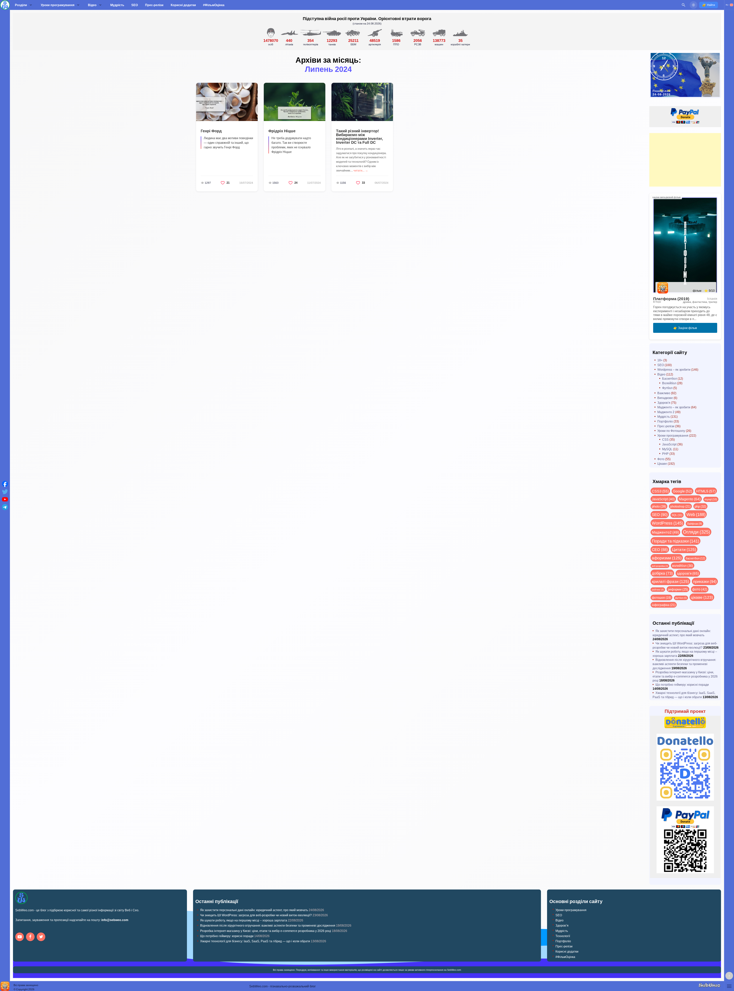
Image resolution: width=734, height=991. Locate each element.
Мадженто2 (665, 532)
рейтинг (658, 589)
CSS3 (660, 491)
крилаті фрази (670, 581)
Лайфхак (694, 523)
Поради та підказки (675, 540)
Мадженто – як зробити (673, 407)
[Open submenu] (31, 5)
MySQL (667, 449)
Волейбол (669, 383)
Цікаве (662, 463)
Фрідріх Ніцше (282, 131)
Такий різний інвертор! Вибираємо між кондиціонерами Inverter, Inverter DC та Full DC (359, 136)
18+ (660, 360)
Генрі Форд (211, 131)
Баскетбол (669, 378)
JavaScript (669, 444)
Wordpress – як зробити (673, 369)
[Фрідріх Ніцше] (294, 102)
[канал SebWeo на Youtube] (20, 937)
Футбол (667, 388)
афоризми (667, 557)
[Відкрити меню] (729, 986)
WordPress (667, 523)
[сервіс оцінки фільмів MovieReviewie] (5, 986)
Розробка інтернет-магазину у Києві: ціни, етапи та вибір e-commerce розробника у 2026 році (685, 676)
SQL (677, 515)
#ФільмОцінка (213, 5)
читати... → (360, 170)
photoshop (680, 506)
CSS (665, 439)
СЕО (660, 549)
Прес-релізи (154, 5)
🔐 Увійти (708, 4)
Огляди (696, 531)
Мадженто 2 (665, 412)
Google (682, 491)
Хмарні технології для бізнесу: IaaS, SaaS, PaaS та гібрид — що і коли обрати (684, 695)
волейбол (682, 565)
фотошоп (661, 597)
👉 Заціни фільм (685, 328)
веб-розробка (660, 565)
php (700, 506)
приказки (705, 581)
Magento (690, 498)
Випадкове (665, 398)
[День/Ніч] (693, 5)
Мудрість (117, 5)
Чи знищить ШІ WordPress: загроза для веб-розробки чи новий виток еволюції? (685, 645)
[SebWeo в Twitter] (42, 937)
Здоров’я (561, 925)
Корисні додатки (183, 5)
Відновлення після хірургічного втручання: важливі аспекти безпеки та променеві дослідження (684, 664)
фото (699, 589)
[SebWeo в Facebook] (31, 937)
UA (731, 4)
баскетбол (695, 558)
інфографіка (664, 605)
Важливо (663, 393)
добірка (662, 573)
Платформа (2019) (671, 298)
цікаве (702, 597)
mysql (711, 499)
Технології (562, 936)
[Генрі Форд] (227, 102)
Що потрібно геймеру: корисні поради (682, 684)
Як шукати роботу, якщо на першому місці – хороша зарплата (243, 920)
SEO (134, 5)
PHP (665, 454)
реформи (678, 589)
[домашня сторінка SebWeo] (5, 5)
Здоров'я (663, 402)
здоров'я (688, 573)
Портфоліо (665, 421)
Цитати (684, 549)
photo (659, 506)
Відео (92, 5)
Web (696, 514)
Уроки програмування (57, 5)
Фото (660, 459)
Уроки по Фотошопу (671, 431)
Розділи (21, 5)
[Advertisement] (685, 160)
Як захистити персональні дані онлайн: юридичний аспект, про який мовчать (682, 633)
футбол (681, 597)
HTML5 (706, 491)
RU (727, 4)
